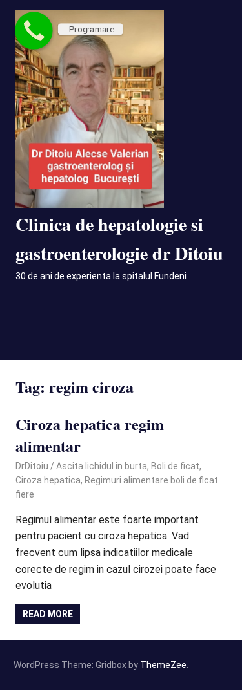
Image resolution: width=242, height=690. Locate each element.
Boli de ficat (175, 466)
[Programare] (34, 31)
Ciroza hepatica (48, 480)
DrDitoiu (31, 466)
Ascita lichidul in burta (101, 466)
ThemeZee (163, 665)
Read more (48, 614)
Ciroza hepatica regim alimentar (89, 435)
